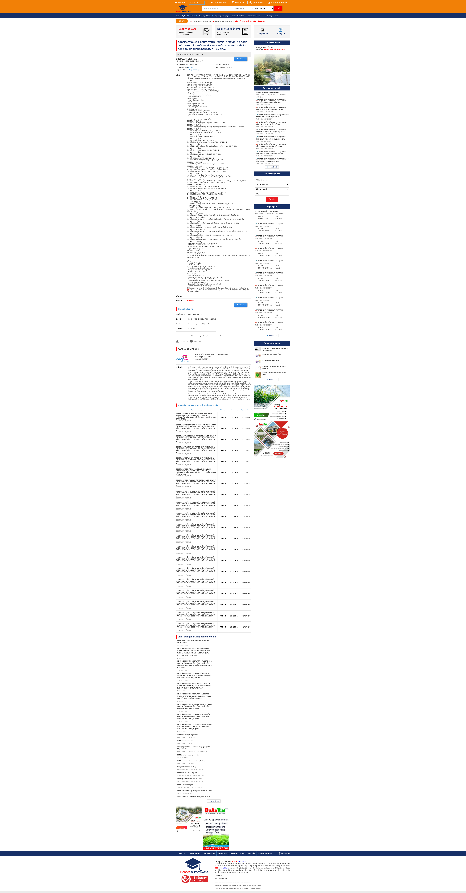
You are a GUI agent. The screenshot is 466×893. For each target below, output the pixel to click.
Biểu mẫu (251, 853)
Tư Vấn (193, 16)
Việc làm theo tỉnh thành (279, 3)
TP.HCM (190, 67)
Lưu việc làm (184, 341)
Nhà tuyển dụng (257, 3)
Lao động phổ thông (192, 70)
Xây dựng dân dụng (221, 16)
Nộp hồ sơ (240, 59)
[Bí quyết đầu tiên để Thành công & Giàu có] (258, 369)
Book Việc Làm (268, 47)
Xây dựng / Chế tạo (205, 16)
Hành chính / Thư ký (253, 16)
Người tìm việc (240, 3)
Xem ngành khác (272, 16)
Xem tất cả (215, 801)
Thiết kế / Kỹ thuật (182, 16)
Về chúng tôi (222, 853)
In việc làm (197, 341)
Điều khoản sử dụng (237, 853)
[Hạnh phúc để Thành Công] (258, 357)
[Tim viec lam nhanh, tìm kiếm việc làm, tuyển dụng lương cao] (184, 12)
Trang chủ (181, 3)
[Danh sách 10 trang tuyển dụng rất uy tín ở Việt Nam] (258, 350)
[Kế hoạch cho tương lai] (258, 363)
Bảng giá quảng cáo (265, 853)
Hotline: (220, 3)
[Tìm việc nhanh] (194, 884)
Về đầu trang (285, 853)
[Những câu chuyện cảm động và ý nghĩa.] (258, 377)
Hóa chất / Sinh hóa (237, 16)
